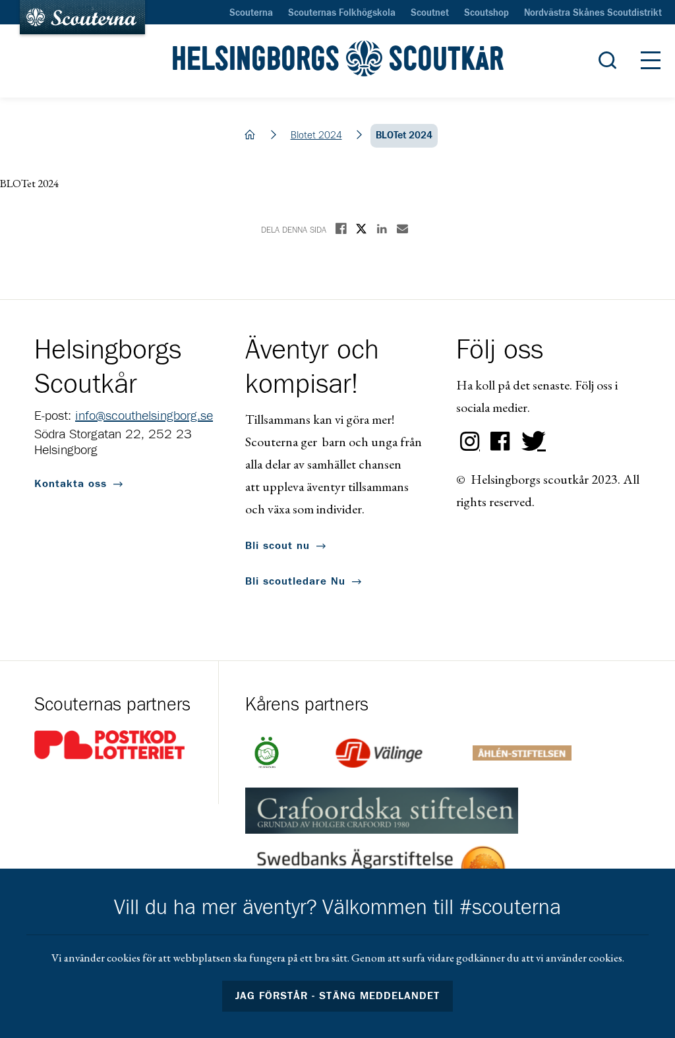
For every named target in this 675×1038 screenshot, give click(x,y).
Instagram (470, 441)
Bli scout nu (277, 545)
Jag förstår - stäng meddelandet (337, 996)
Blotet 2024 (316, 135)
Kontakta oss (70, 483)
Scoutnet (430, 13)
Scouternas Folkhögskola (342, 13)
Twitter (530, 441)
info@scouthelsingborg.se (144, 415)
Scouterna (251, 13)
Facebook (500, 441)
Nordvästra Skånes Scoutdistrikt (593, 13)
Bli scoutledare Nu (295, 581)
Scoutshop (486, 13)
